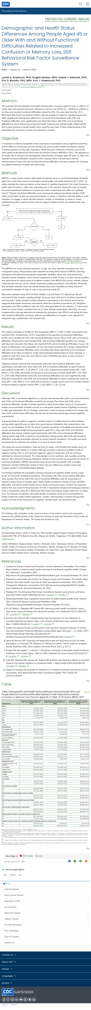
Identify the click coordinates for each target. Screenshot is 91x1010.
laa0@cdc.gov (8, 539)
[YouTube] (21, 999)
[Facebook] (4, 999)
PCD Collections (11, 930)
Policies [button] (6, 969)
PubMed (62, 595)
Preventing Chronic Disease (14, 11)
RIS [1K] (39, 856)
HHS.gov (5, 1005)
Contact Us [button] (8, 954)
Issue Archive (10, 907)
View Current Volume (14, 895)
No (20, 875)
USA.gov (14, 1005)
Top (87, 135)
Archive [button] (6, 983)
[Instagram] (12, 999)
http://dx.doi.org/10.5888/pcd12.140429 (31, 87)
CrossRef (50, 595)
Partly (12, 875)
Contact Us (9, 942)
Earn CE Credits (11, 936)
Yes (5, 875)
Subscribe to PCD (12, 901)
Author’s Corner (11, 919)
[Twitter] (8, 999)
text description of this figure (73, 262)
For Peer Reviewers (13, 924)
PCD (8, 883)
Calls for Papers (11, 889)
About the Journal (12, 913)
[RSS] (34, 999)
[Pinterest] (25, 999)
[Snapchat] (30, 999)
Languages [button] (7, 976)
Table (81, 344)
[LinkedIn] (17, 999)
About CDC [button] (7, 961)
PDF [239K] (27, 856)
